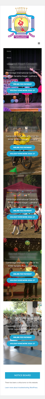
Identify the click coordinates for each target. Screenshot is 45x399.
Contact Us (11, 89)
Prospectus (11, 70)
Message (10, 64)
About (9, 58)
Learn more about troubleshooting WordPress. (21, 387)
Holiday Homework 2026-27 (22, 154)
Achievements (12, 83)
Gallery (9, 77)
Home (9, 51)
